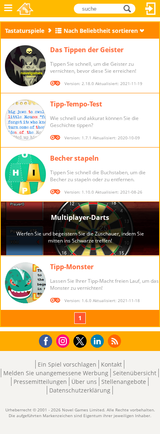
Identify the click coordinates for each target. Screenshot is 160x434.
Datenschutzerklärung (79, 390)
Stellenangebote (123, 382)
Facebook (47, 340)
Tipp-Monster (72, 266)
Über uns (84, 382)
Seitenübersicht (134, 373)
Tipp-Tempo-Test (76, 103)
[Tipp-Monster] (25, 282)
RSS (115, 340)
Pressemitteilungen (40, 382)
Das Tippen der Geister (86, 49)
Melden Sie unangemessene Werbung (55, 373)
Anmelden (150, 8)
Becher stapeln (74, 158)
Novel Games (25, 8)
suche (129, 8)
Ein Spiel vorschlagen (67, 364)
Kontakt (111, 364)
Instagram (64, 340)
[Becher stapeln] (25, 174)
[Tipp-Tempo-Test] (25, 120)
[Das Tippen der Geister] (25, 65)
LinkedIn (99, 341)
